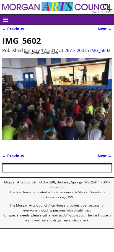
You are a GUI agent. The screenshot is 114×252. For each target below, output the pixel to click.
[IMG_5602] (57, 102)
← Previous (13, 28)
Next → (105, 28)
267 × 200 (74, 50)
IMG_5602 (100, 50)
